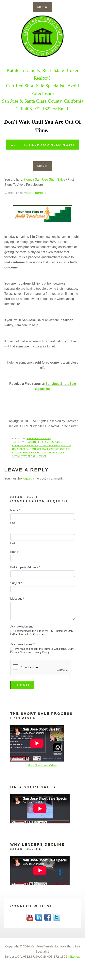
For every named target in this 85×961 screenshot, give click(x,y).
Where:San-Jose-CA (35, 456)
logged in (29, 478)
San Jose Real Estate (43, 449)
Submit (22, 685)
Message (17, 598)
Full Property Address (25, 567)
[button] (42, 7)
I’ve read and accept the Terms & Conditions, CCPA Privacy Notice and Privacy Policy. (42, 650)
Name (15, 510)
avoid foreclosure (39, 442)
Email (63, 108)
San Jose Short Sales (42, 36)
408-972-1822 (38, 108)
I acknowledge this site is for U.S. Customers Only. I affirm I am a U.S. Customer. (42, 632)
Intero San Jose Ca (49, 445)
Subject (16, 583)
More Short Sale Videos (42, 765)
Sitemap (74, 956)
